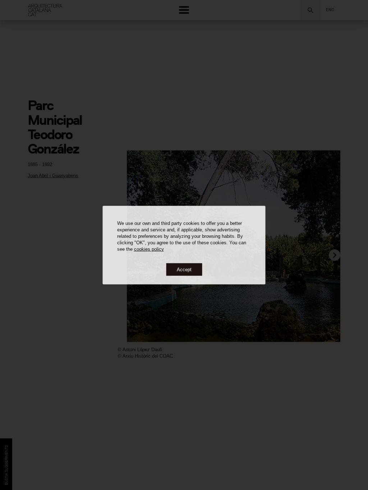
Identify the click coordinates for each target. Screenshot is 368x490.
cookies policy (149, 248)
